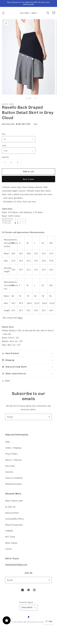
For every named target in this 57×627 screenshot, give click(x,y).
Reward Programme (14, 525)
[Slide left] (22, 98)
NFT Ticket (10, 537)
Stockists (9, 472)
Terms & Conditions (14, 478)
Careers (8, 549)
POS (28, 622)
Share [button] (7, 381)
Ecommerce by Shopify (38, 622)
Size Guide (10, 466)
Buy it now (28, 179)
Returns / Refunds (13, 460)
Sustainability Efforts (14, 519)
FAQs (7, 442)
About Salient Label (14, 501)
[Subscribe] (49, 417)
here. (20, 317)
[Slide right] (35, 98)
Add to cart (28, 171)
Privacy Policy (11, 454)
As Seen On (10, 507)
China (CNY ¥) (26, 607)
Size (3, 134)
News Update (11, 543)
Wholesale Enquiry (13, 484)
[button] (3, 13)
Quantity (5, 157)
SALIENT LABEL (22, 622)
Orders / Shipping (13, 448)
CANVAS (9, 531)
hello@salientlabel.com (16, 564)
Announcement (12, 513)
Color (4, 145)
